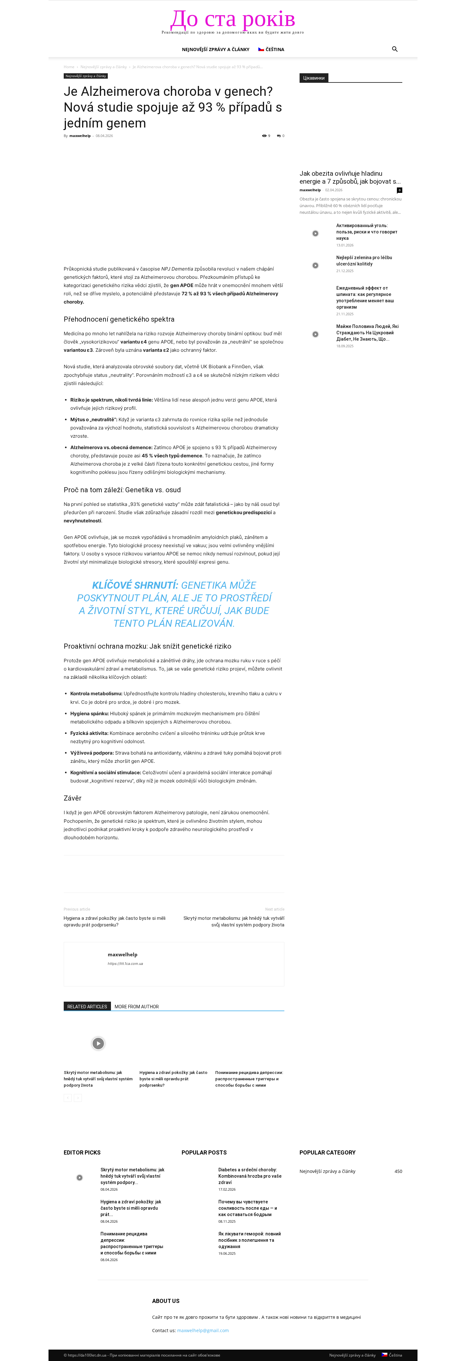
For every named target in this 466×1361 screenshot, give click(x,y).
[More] (128, 150)
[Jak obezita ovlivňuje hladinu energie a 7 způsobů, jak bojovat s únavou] (351, 128)
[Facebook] (70, 150)
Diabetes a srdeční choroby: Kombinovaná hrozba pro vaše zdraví (250, 1176)
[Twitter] (84, 150)
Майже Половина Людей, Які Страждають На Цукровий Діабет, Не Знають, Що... (367, 333)
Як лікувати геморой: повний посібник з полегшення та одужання (249, 1240)
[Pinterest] (99, 150)
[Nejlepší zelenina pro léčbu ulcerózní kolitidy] (315, 265)
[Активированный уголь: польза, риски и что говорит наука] (315, 233)
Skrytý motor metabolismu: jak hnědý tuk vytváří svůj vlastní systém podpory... (132, 1176)
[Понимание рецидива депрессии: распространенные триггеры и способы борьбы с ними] (249, 1043)
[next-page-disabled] (78, 1098)
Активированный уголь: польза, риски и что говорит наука (367, 232)
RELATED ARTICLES (87, 1006)
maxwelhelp (80, 135)
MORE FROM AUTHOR (137, 1006)
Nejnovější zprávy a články (215, 49)
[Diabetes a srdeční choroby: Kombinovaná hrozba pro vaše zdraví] (197, 1178)
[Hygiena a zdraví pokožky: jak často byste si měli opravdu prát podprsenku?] (174, 1043)
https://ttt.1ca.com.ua (125, 963)
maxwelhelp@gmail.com (203, 1330)
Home (69, 66)
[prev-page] (68, 1098)
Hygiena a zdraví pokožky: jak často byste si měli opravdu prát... (130, 1208)
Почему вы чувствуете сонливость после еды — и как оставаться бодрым (247, 1208)
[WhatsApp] (113, 150)
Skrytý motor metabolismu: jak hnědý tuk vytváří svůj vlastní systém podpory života (234, 921)
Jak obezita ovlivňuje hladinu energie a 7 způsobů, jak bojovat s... (350, 177)
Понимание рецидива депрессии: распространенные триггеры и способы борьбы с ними (249, 1079)
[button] (394, 50)
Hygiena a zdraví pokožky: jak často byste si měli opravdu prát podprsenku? (114, 921)
